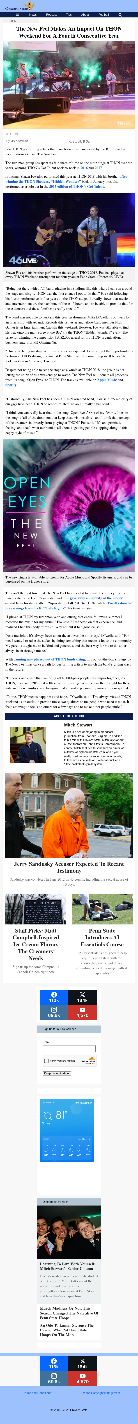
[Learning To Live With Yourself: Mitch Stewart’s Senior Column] (69, 1259)
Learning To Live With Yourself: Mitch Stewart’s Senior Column (67, 1266)
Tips (69, 14)
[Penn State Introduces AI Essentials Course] (102, 923)
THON (12, 21)
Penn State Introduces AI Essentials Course (102, 937)
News (33, 14)
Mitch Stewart (19, 141)
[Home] (20, 9)
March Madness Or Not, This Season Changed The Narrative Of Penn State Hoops (69, 1313)
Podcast (51, 14)
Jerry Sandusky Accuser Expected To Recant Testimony (69, 867)
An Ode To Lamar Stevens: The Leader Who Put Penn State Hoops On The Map (67, 1330)
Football (103, 14)
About (85, 14)
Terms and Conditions (37, 1393)
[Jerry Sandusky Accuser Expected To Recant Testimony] (69, 856)
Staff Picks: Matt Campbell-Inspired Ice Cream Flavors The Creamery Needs (36, 944)
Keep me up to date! (57, 1073)
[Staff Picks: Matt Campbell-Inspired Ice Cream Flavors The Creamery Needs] (35, 923)
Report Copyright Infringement (101, 1393)
